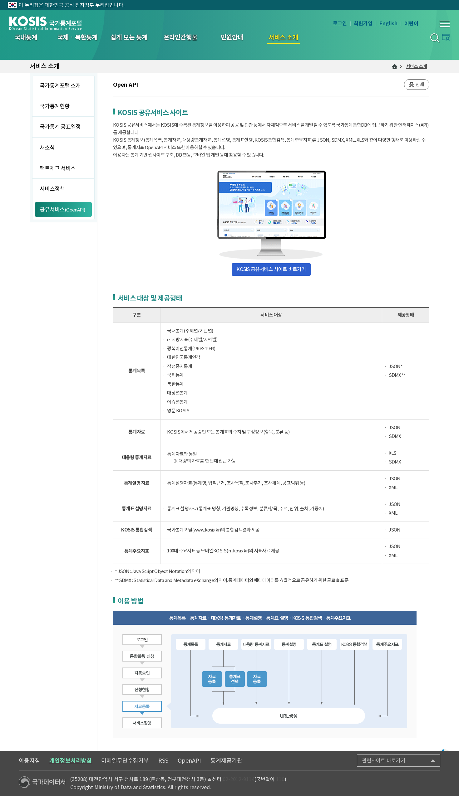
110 (280, 779)
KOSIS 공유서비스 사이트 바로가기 (271, 269)
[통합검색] (434, 37)
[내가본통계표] (446, 37)
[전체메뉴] (445, 24)
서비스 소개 (416, 66)
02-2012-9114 (238, 779)
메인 (394, 66)
